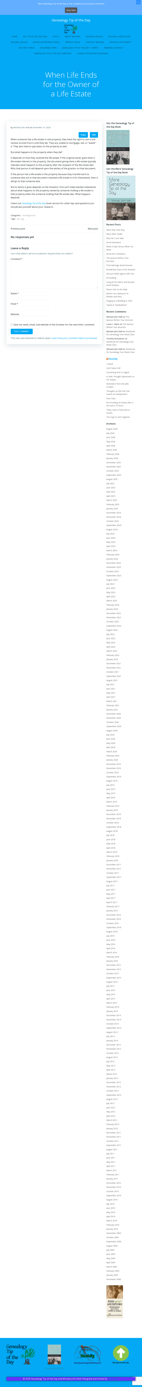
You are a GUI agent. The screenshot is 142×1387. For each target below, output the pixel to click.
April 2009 (110, 1262)
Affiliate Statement (120, 42)
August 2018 (112, 831)
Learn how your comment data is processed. (74, 338)
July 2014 (110, 1036)
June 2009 (110, 1254)
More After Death (114, 234)
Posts (56, 36)
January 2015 (112, 1011)
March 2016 (111, 952)
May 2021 (110, 693)
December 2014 (113, 1015)
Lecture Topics (27, 47)
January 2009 (112, 1275)
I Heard (109, 364)
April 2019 (110, 797)
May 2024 (110, 542)
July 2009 (110, 1250)
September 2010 (113, 1195)
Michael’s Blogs (19, 42)
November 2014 (113, 1019)
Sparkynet (113, 1378)
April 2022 (110, 646)
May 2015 (110, 994)
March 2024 (111, 550)
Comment (17, 259)
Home (14, 36)
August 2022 (112, 630)
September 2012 (113, 1095)
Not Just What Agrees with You (120, 273)
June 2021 (110, 688)
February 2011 (112, 1174)
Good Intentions (113, 242)
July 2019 (110, 785)
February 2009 (112, 1271)
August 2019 (112, 780)
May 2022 (110, 642)
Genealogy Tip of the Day (34, 203)
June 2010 (110, 1208)
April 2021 (110, 697)
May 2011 (110, 1162)
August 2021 (112, 680)
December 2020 (113, 713)
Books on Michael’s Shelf (46, 42)
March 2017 (111, 902)
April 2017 (110, 898)
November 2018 (113, 818)
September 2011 (113, 1145)
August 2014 (112, 1032)
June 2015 (110, 990)
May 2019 (110, 793)
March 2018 (111, 852)
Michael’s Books (94, 36)
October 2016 (112, 923)
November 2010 (113, 1187)
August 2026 (112, 429)
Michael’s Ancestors (119, 36)
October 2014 (112, 1023)
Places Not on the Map (116, 289)
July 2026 (110, 433)
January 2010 (112, 1229)
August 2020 (112, 730)
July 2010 (110, 1204)
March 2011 (111, 1170)
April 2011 (110, 1166)
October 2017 (112, 873)
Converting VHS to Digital (117, 372)
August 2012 (112, 1099)
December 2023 (113, 563)
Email (14, 303)
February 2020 (112, 755)
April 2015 (110, 998)
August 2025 (112, 479)
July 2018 (110, 835)
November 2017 (113, 868)
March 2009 (111, 1266)
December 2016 (113, 915)
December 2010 (113, 1183)
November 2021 (113, 667)
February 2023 (112, 605)
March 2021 (111, 701)
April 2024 (110, 546)
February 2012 (112, 1124)
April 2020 (110, 747)
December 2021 (113, 663)
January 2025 (112, 508)
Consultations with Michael (92, 53)
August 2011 (112, 1149)
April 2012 (110, 1116)
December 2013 (113, 1044)
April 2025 (110, 496)
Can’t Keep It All (113, 368)
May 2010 (110, 1212)
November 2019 (113, 768)
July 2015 (110, 986)
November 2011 (113, 1136)
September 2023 (113, 575)
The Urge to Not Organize (118, 417)
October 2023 (112, 571)
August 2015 (112, 982)
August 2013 (112, 1057)
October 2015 (112, 973)
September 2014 (113, 1028)
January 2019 (112, 810)
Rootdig (113, 358)
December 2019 (113, 764)
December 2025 (113, 462)
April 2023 (110, 596)
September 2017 (113, 877)
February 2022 (112, 655)
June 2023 (110, 588)
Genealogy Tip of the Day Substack (52, 53)
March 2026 (111, 450)
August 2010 (112, 1199)
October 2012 (112, 1090)
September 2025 (113, 475)
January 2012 (112, 1128)
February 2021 (112, 705)
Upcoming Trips (48, 47)
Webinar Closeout (114, 47)
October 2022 (112, 621)
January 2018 (112, 860)
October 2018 (112, 822)
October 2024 (112, 521)
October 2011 (112, 1141)
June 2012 (110, 1107)
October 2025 (112, 470)
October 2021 (112, 672)
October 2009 (112, 1237)
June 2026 (110, 437)
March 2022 (111, 651)
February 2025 (112, 504)
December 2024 (113, 512)
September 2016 (113, 927)
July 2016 (110, 935)
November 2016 (113, 919)
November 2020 (113, 718)
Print (83, 135)
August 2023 (112, 579)
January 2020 (112, 759)
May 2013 (110, 1065)
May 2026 (110, 441)
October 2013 (112, 1053)
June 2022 (110, 638)
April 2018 (110, 848)
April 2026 (110, 445)
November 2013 (113, 1049)
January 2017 (112, 910)
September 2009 (113, 1241)
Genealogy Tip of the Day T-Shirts (80, 47)
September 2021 (113, 676)
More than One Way (115, 230)
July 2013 (110, 1061)
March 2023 (111, 600)
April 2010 (110, 1216)
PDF (94, 135)
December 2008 (113, 1279)
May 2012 (110, 1111)
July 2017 (110, 885)
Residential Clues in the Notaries (120, 269)
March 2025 (111, 500)
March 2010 (111, 1220)
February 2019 (112, 806)
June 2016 (110, 940)
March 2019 (111, 801)
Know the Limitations (115, 254)
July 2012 (110, 1103)
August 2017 (112, 881)
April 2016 (110, 948)
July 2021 (110, 684)
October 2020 (112, 722)
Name (15, 293)
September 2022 (113, 626)
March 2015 (111, 1002)
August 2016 (112, 931)
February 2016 (112, 956)
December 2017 (113, 864)
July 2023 (110, 584)
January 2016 (112, 961)
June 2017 (110, 889)
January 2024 (112, 559)
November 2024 (113, 517)
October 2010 (112, 1191)
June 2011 (110, 1157)
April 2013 (110, 1069)
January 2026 (112, 458)
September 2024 (113, 525)
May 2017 (110, 894)
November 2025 (113, 466)
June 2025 (110, 487)
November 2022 (113, 617)
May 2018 (110, 843)
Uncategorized (28, 215)
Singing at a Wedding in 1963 (119, 301)
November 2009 (113, 1233)
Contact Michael (95, 42)
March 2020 (111, 751)
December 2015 (113, 965)
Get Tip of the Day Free (35, 36)
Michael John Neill (21, 127)
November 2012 (113, 1086)
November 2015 (113, 969)
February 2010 (112, 1225)
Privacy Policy (72, 42)
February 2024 (112, 554)
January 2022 (112, 659)
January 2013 (112, 1078)
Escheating (111, 277)
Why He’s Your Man (115, 238)
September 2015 (113, 977)
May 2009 (110, 1258)
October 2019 (112, 772)
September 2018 (113, 827)
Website (15, 314)
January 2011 (112, 1178)
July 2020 (110, 734)
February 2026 (112, 454)
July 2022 (110, 634)
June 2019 (110, 789)
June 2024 (110, 538)
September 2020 (113, 726)
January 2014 (112, 1040)
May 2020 (110, 743)
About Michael (72, 36)
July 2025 (110, 483)
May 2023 (110, 592)
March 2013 (111, 1074)
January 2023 (112, 609)
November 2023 (113, 567)
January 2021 (112, 709)
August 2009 (112, 1245)
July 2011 (110, 1153)
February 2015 (112, 1007)
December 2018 (113, 814)
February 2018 (112, 856)
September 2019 (113, 776)
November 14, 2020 (42, 127)
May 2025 (110, 491)
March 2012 (111, 1120)
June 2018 (110, 839)
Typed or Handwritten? (116, 305)
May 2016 (110, 944)
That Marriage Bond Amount (119, 265)
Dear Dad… (111, 398)
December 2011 (113, 1132)
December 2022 (113, 613)
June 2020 (110, 739)
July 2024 (110, 533)
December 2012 (113, 1082)
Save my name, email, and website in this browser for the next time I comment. (54, 324)
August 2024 (112, 529)
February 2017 (112, 906)
